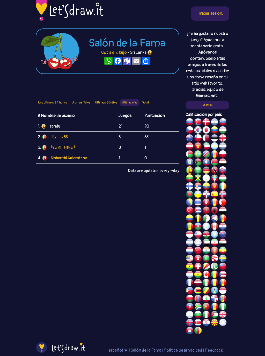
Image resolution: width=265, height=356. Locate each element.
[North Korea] (198, 122)
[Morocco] (206, 210)
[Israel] (190, 315)
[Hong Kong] (198, 259)
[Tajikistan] (214, 154)
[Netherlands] (190, 251)
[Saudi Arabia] (198, 170)
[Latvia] (198, 283)
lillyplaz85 (59, 136)
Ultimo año (129, 102)
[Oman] (190, 299)
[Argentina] (214, 146)
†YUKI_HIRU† (62, 147)
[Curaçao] (223, 283)
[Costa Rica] (198, 323)
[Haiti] (190, 307)
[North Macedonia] (214, 323)
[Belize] (190, 162)
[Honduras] (190, 243)
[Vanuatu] (198, 162)
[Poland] (223, 154)
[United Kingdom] (223, 315)
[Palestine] (214, 202)
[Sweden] (223, 259)
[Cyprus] (206, 178)
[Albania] (214, 210)
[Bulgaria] (198, 315)
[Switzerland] (198, 267)
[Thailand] (198, 202)
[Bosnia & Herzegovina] (190, 202)
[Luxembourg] (190, 275)
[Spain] (214, 194)
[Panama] (214, 299)
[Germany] (206, 170)
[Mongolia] (198, 299)
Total (145, 102)
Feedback (214, 350)
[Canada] (206, 275)
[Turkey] (190, 210)
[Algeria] (206, 218)
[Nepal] (214, 259)
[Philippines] (190, 291)
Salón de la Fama (146, 350)
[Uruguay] (198, 243)
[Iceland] (190, 323)
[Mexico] (206, 283)
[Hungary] (223, 178)
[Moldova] (223, 299)
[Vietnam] (198, 146)
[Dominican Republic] (206, 194)
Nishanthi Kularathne (69, 158)
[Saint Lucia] (214, 291)
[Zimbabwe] (198, 291)
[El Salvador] (214, 122)
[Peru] (214, 226)
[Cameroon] (198, 331)
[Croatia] (206, 323)
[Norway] (223, 194)
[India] (206, 251)
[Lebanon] (206, 299)
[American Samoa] (214, 218)
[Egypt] (223, 162)
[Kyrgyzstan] (214, 186)
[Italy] (206, 315)
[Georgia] (223, 138)
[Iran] (214, 243)
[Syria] (223, 210)
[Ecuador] (206, 186)
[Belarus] (214, 162)
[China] (198, 251)
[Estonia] (214, 138)
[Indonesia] (223, 291)
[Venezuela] (214, 130)
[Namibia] (206, 154)
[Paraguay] (223, 226)
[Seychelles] (206, 267)
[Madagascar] (190, 154)
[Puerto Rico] (223, 275)
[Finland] (190, 186)
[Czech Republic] (190, 130)
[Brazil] (198, 154)
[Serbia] (198, 186)
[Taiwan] (223, 267)
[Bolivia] (198, 275)
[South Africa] (198, 307)
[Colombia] (190, 218)
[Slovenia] (223, 122)
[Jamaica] (198, 178)
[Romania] (214, 283)
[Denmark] (206, 122)
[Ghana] (190, 267)
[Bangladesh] (190, 194)
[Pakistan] (214, 267)
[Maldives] (206, 259)
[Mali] (214, 275)
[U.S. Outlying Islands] (214, 307)
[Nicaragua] (223, 146)
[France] (190, 283)
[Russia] (190, 122)
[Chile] (198, 138)
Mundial (207, 105)
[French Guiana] (190, 226)
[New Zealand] (223, 235)
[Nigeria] (223, 307)
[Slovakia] (223, 170)
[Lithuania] (190, 178)
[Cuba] (198, 210)
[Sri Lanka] (190, 170)
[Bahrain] (223, 202)
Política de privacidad (183, 350)
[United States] (198, 235)
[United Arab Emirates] (206, 243)
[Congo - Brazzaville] (206, 291)
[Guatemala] (206, 226)
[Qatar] (206, 138)
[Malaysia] (190, 259)
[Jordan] (214, 315)
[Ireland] (223, 186)
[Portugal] (206, 307)
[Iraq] (223, 243)
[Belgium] (198, 218)
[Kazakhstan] (214, 235)
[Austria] (190, 146)
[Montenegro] (214, 251)
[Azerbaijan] (198, 226)
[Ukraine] (198, 194)
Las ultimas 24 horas (52, 102)
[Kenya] (206, 235)
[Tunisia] (206, 202)
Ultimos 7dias (81, 102)
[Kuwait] (206, 146)
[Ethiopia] (223, 251)
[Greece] (223, 323)
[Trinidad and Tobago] (214, 170)
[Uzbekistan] (223, 130)
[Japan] (206, 130)
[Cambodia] (190, 331)
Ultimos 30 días (106, 102)
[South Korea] (198, 130)
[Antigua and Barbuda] (214, 178)
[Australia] (190, 138)
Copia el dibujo (114, 52)
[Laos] (206, 162)
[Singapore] (190, 235)
